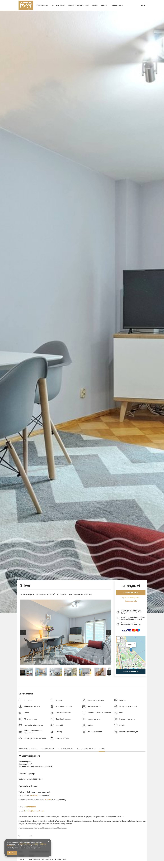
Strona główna (42, 5)
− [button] (118, 641)
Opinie (95, 5)
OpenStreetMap (134, 668)
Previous (23, 632)
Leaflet (125, 668)
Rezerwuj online (58, 5)
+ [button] (118, 638)
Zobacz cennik (131, 601)
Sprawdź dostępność (130, 598)
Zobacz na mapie (131, 672)
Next (108, 632)
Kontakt (104, 5)
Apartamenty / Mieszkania (78, 5)
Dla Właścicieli (117, 5)
